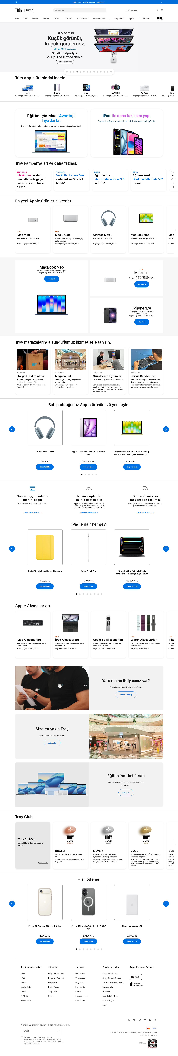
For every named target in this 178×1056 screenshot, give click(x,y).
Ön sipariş (141, 284)
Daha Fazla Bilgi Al (32, 512)
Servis (51, 996)
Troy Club (52, 992)
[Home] (19, 10)
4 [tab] (77, 72)
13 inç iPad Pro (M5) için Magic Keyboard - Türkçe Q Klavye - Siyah (132, 572)
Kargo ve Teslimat (56, 978)
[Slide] (89, 47)
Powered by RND (151, 1032)
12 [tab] (105, 72)
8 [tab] (91, 72)
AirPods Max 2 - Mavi (44, 452)
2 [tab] (71, 72)
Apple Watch (26, 987)
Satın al (51, 279)
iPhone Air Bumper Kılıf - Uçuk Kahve (44, 926)
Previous (16, 2)
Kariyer (78, 992)
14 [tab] (111, 72)
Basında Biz (80, 987)
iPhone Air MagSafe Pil (132, 926)
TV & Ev (24, 996)
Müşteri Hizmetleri (56, 974)
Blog (104, 1005)
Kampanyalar (108, 987)
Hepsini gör (100, 2)
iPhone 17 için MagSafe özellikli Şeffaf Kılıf (88, 927)
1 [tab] (67, 72)
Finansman (52, 983)
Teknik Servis (145, 19)
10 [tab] (98, 72)
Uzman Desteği (126, 695)
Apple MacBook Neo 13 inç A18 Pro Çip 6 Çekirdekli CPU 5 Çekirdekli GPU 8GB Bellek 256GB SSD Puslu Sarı (132, 453)
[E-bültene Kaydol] (58, 1031)
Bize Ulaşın (80, 1000)
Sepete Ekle (45, 467)
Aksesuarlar (26, 1000)
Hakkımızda (80, 974)
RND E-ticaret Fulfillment (148, 1035)
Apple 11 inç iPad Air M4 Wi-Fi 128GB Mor (88, 453)
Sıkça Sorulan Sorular (112, 978)
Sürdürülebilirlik (81, 996)
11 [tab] (101, 72)
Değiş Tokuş (53, 987)
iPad (23, 978)
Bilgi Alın (125, 792)
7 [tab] (88, 72)
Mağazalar (119, 19)
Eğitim (132, 19)
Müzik (23, 992)
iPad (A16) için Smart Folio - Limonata (45, 571)
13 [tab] (108, 72)
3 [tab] (74, 72)
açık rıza (27, 1043)
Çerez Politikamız (110, 974)
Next (161, 2)
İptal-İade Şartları (110, 996)
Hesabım (106, 992)
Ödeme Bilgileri (109, 1000)
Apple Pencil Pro (88, 571)
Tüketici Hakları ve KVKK (113, 983)
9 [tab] (94, 72)
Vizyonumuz (80, 978)
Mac (23, 974)
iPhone (24, 983)
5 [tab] (81, 72)
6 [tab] (84, 72)
